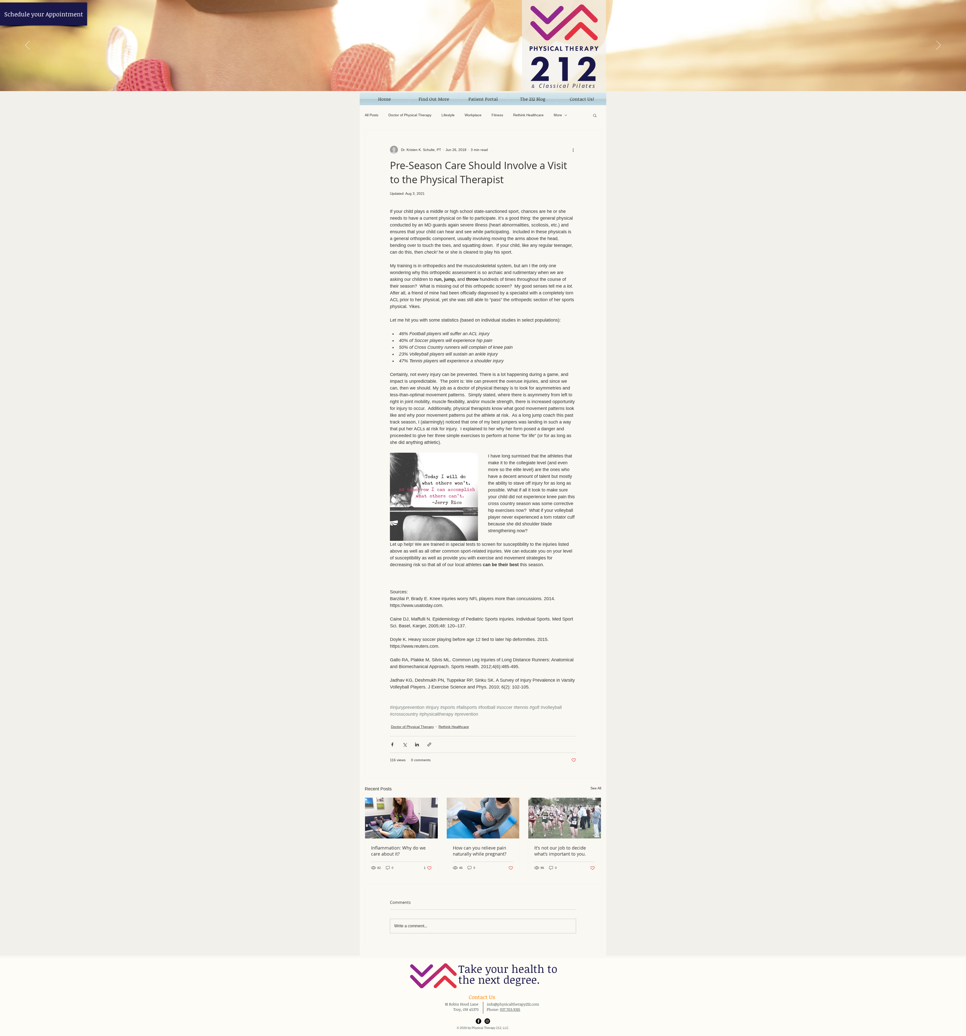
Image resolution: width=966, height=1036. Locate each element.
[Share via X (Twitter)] (404, 744)
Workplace (473, 115)
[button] (433, 99)
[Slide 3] (485, 78)
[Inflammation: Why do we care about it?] (401, 818)
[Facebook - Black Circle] (478, 1021)
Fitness (497, 115)
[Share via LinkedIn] (417, 744)
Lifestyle (448, 115)
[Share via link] (429, 744)
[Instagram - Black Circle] (487, 1021)
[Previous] (27, 45)
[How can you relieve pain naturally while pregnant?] (483, 818)
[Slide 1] (476, 78)
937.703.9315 (510, 1009)
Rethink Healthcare (528, 115)
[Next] (938, 45)
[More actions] (573, 150)
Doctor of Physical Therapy (409, 115)
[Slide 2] (480, 78)
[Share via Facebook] (392, 744)
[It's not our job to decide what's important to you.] (564, 818)
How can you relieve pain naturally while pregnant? (479, 851)
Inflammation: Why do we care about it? (398, 851)
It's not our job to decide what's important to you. (560, 851)
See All (595, 788)
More (558, 115)
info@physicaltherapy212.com (513, 1004)
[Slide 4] (490, 78)
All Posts (371, 115)
